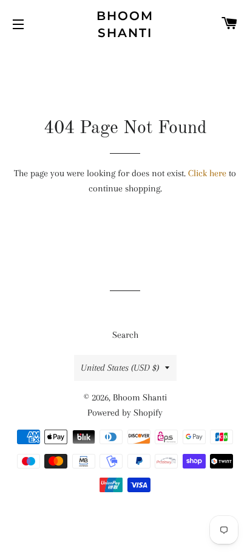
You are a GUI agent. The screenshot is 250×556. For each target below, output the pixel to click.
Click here (207, 173)
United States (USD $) (120, 367)
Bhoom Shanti (125, 24)
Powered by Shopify (125, 412)
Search (125, 334)
